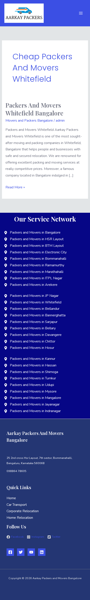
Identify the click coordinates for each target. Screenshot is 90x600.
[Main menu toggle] (81, 13)
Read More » (15, 187)
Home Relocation (20, 517)
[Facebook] (10, 552)
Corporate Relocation (23, 511)
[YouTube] (31, 552)
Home (11, 498)
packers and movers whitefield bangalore (34, 109)
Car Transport (17, 504)
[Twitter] (20, 552)
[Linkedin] (41, 552)
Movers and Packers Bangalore (29, 120)
